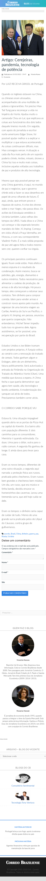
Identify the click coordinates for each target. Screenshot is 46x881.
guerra (32, 534)
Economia (7, 77)
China (18, 534)
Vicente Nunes (35, 74)
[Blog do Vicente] (32, 3)
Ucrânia (11, 536)
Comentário (7, 552)
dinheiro (25, 534)
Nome (5, 562)
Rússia (4, 536)
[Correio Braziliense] (13, 3)
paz (37, 534)
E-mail (5, 572)
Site (3, 582)
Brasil (13, 534)
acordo (7, 534)
